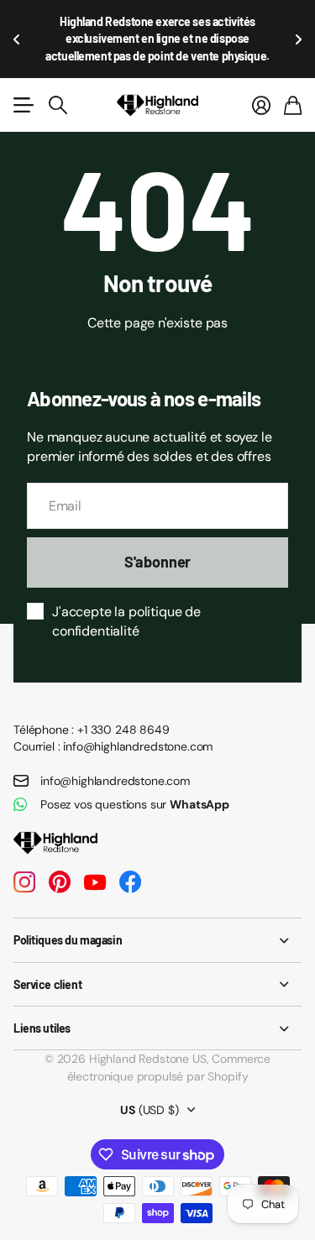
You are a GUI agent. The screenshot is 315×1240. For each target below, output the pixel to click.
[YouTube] (95, 882)
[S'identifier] (261, 104)
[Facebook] (130, 882)
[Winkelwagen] (293, 104)
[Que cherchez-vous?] (58, 104)
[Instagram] (24, 882)
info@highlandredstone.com (115, 780)
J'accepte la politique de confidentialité (126, 621)
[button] (16, 39)
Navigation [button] (22, 104)
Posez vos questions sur (134, 804)
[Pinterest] (60, 882)
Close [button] (157, 940)
